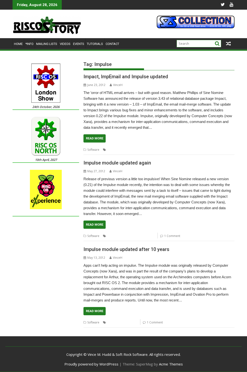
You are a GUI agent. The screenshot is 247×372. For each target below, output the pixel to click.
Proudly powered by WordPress (91, 364)
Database (114, 150)
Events (78, 44)
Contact (112, 44)
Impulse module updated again (117, 163)
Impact (145, 150)
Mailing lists (46, 44)
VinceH (118, 85)
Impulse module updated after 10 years (126, 249)
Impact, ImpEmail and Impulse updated (125, 76)
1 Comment (172, 236)
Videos (65, 44)
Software (93, 150)
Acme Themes (171, 364)
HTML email (130, 150)
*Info (29, 44)
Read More (94, 138)
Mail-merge (186, 150)
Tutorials (95, 44)
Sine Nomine (146, 236)
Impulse (171, 150)
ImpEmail (158, 150)
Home (18, 44)
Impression (115, 236)
